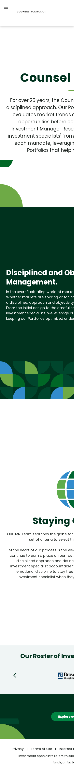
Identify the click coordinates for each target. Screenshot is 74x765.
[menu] (6, 7)
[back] (14, 675)
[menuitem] (18, 749)
